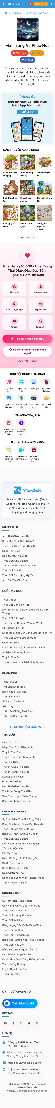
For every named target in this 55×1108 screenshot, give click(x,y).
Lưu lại (38, 53)
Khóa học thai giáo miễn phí (19, 541)
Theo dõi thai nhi (12, 570)
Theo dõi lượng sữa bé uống (19, 637)
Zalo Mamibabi (23, 1003)
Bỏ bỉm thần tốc (19, 716)
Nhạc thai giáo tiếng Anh (17, 747)
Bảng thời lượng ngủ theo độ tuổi (23, 939)
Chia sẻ (28, 59)
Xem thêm (26, 237)
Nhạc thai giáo (11, 550)
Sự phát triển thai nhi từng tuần (21, 819)
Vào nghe (21, 53)
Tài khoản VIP (10, 681)
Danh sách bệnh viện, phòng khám (23, 877)
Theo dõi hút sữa (12, 930)
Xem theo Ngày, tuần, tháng (19, 796)
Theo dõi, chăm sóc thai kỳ (18, 546)
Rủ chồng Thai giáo (21, 711)
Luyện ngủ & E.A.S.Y (14, 969)
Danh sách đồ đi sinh (15, 867)
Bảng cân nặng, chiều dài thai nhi (22, 824)
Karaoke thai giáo (13, 776)
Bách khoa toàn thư (14, 691)
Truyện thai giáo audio (36, 13)
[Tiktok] (29, 1023)
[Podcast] (21, 1023)
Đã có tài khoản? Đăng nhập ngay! (29, 351)
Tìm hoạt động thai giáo (17, 791)
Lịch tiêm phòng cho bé (16, 954)
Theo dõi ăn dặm (12, 920)
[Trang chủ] (5, 12)
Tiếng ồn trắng (11, 973)
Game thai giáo (11, 781)
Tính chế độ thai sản (15, 882)
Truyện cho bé (10, 657)
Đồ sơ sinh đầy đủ (13, 863)
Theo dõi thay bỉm (13, 944)
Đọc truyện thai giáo (15, 555)
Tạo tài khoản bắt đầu (29, 338)
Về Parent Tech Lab (13, 701)
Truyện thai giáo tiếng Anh (18, 757)
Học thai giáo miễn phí (15, 786)
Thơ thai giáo (10, 761)
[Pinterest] (37, 1023)
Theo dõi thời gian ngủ (16, 934)
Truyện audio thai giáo (16, 766)
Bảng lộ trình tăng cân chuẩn (20, 833)
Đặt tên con (9, 853)
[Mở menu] (51, 4)
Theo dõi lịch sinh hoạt (16, 604)
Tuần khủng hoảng (13, 964)
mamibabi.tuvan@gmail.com (24, 1062)
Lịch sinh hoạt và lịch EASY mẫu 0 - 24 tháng (25, 611)
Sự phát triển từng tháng (17, 900)
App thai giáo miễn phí (15, 536)
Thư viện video (11, 696)
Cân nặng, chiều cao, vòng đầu (21, 905)
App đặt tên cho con (15, 580)
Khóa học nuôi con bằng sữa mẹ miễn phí (27, 632)
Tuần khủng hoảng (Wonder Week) (23, 623)
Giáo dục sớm (10, 642)
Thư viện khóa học (13, 686)
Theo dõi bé (9, 599)
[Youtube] (5, 1023)
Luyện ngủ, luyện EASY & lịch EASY (23, 647)
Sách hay (7, 706)
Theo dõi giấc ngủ (13, 618)
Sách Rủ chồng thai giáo (17, 801)
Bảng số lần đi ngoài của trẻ (19, 949)
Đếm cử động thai (13, 872)
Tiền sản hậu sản (12, 848)
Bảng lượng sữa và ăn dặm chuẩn (22, 925)
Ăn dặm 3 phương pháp (16, 652)
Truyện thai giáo (12, 752)
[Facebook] (13, 1023)
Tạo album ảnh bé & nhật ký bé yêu (23, 662)
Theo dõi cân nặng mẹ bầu (18, 575)
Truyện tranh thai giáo (15, 771)
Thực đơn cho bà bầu (15, 560)
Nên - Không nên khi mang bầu (20, 858)
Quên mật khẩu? (27, 361)
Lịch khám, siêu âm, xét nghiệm (21, 843)
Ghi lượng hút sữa (13, 627)
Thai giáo (16, 13)
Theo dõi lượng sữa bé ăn (17, 915)
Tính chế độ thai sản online (19, 565)
